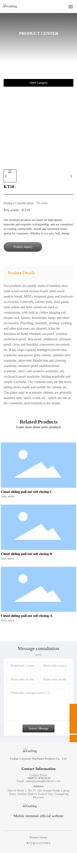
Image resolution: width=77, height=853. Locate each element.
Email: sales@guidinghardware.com (38, 781)
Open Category (39, 82)
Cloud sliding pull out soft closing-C (26, 492)
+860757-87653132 (38, 778)
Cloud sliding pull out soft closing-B (26, 554)
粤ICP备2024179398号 (38, 843)
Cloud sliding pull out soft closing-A (26, 616)
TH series (42, 203)
